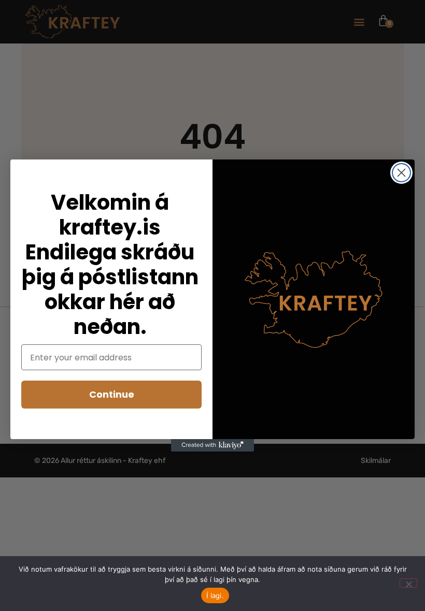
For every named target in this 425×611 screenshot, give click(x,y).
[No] (408, 583)
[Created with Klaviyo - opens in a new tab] (212, 445)
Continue (111, 394)
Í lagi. (215, 595)
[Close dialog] (401, 173)
